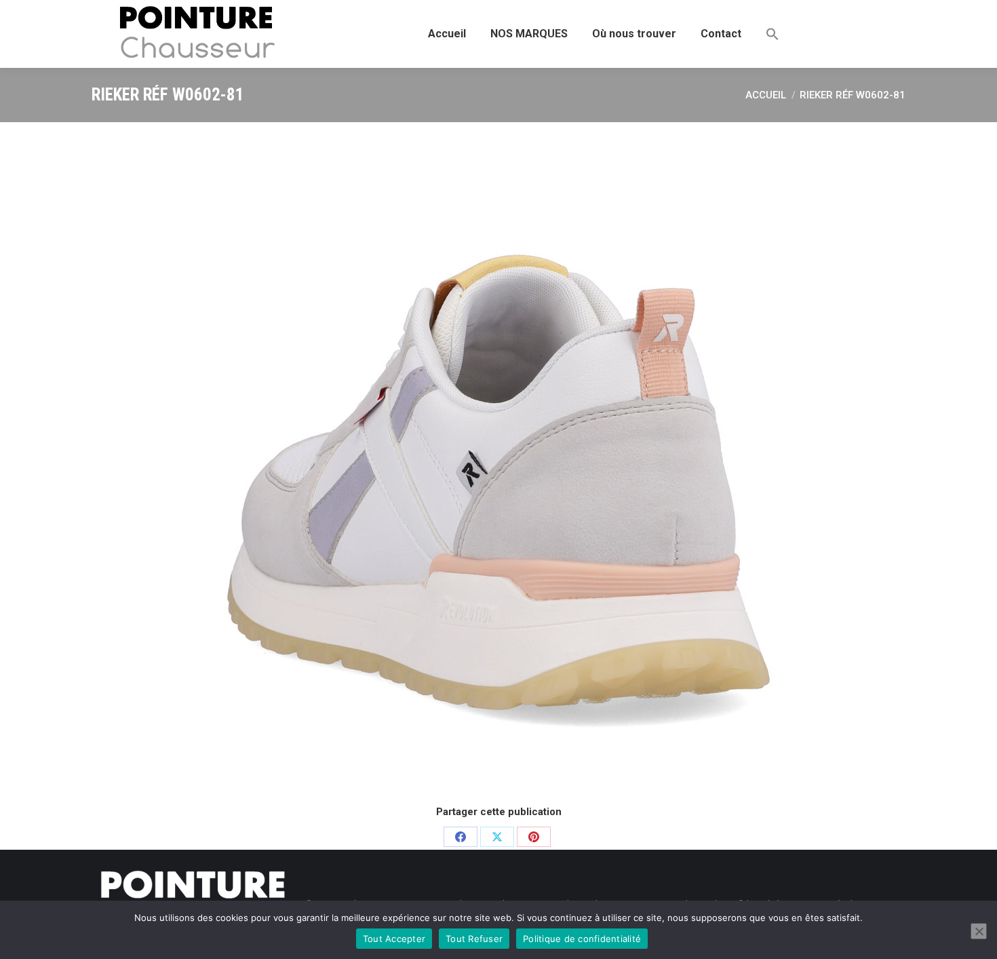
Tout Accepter (394, 938)
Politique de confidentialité (582, 938)
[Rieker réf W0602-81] (498, 461)
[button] (772, 34)
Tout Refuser (474, 938)
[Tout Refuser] (979, 931)
